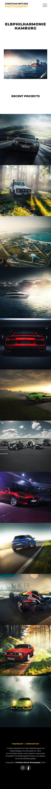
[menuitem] (43, 5)
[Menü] (43, 5)
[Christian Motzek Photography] (21, 5)
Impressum (17, 743)
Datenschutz (32, 743)
